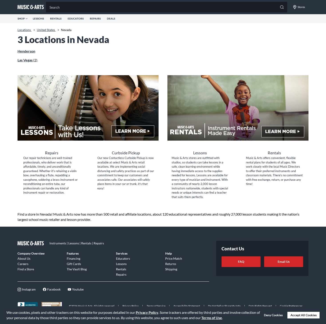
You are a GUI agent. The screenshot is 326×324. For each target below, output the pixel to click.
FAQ (241, 261)
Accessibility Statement (186, 306)
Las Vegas (27, 60)
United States (46, 30)
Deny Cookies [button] (273, 315)
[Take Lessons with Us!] (88, 108)
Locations (24, 30)
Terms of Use (211, 318)
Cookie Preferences (291, 306)
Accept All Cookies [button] (304, 315)
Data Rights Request (260, 306)
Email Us (284, 261)
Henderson (26, 51)
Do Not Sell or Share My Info (224, 306)
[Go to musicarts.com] (31, 7)
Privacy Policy (147, 312)
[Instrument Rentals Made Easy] (237, 108)
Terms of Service (156, 306)
